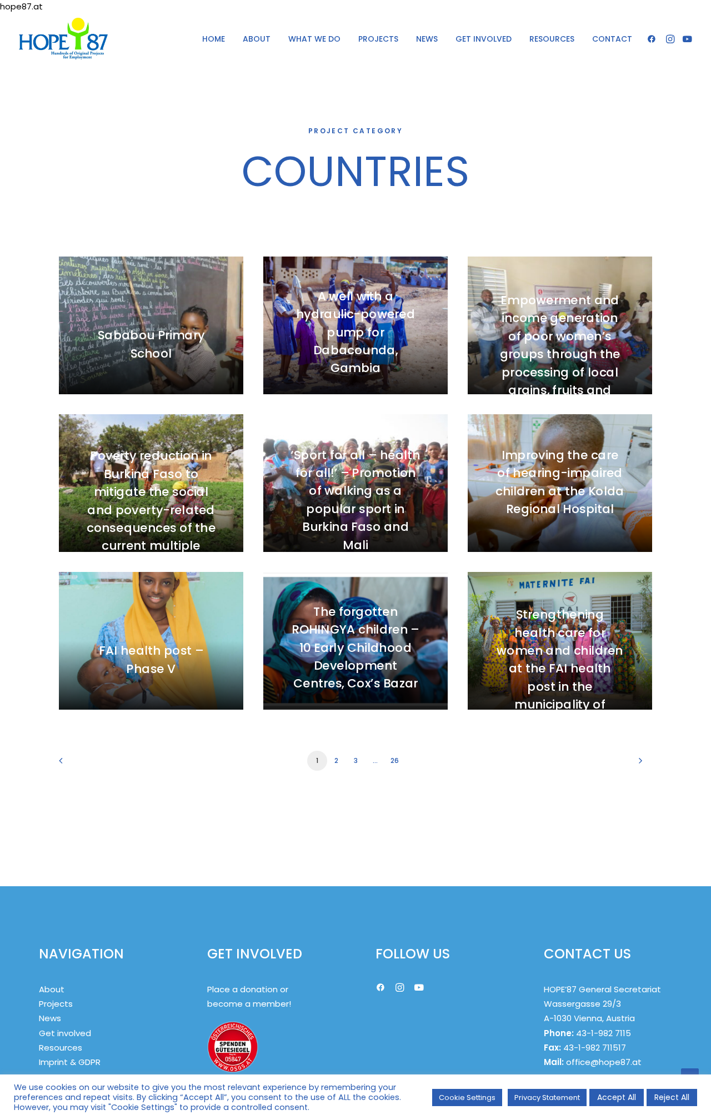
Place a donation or (247, 989)
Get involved (65, 1033)
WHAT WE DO (314, 38)
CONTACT (612, 38)
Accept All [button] (616, 1097)
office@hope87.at (604, 1062)
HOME (213, 38)
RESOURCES (551, 38)
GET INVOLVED (483, 38)
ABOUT (257, 38)
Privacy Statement (547, 1097)
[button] (653, 38)
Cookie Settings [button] (467, 1097)
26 (394, 760)
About (51, 989)
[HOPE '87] (63, 38)
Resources (60, 1047)
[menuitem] (213, 38)
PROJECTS (378, 38)
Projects (56, 1003)
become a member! (249, 1003)
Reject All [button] (671, 1097)
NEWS (427, 38)
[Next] (637, 764)
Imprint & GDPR (70, 1062)
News (50, 1018)
